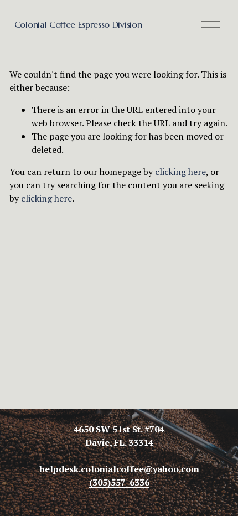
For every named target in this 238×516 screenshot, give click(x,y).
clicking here (180, 172)
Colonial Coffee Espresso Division (78, 24)
